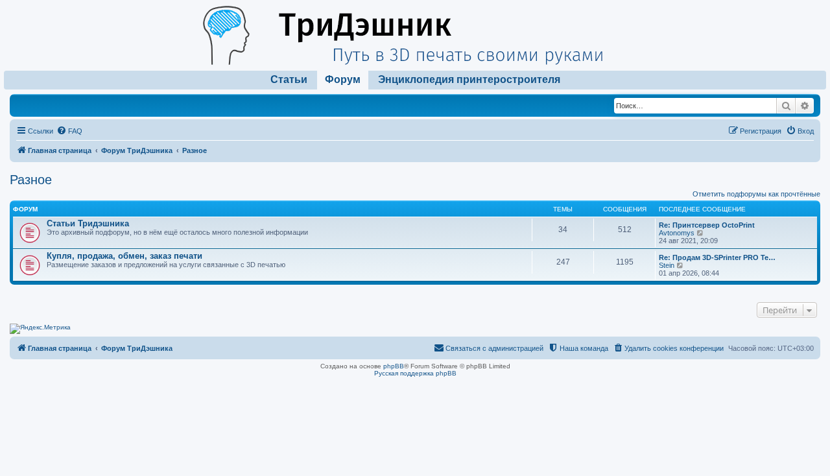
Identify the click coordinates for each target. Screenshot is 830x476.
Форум (343, 79)
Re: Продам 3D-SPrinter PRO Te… (717, 257)
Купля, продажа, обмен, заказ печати (124, 256)
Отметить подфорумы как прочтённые (756, 194)
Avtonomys (676, 233)
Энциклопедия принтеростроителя (469, 79)
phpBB (393, 366)
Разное (31, 180)
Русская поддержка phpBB (415, 373)
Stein (666, 265)
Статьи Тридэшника (88, 223)
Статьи (288, 79)
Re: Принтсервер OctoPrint (707, 225)
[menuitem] (69, 131)
